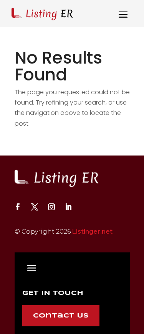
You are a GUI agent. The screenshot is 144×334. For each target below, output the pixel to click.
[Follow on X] (34, 207)
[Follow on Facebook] (18, 207)
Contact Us (61, 316)
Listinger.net (92, 231)
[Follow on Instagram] (51, 207)
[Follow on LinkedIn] (68, 207)
